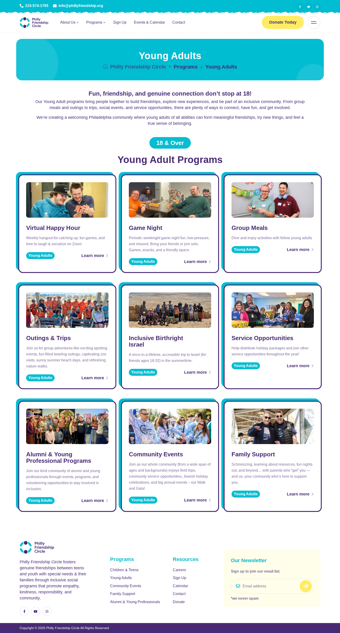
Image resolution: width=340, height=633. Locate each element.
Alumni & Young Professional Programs (58, 457)
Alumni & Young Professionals (135, 602)
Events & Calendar (149, 22)
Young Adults (121, 578)
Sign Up (120, 22)
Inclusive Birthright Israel (156, 341)
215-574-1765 (36, 5)
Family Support (253, 454)
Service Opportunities (262, 338)
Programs (94, 22)
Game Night (145, 227)
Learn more (93, 255)
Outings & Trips (48, 338)
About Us (67, 22)
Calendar (180, 586)
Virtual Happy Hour (53, 227)
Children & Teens (124, 570)
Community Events (156, 454)
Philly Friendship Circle (137, 67)
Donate (179, 602)
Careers (179, 570)
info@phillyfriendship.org (81, 5)
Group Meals (250, 227)
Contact (178, 22)
